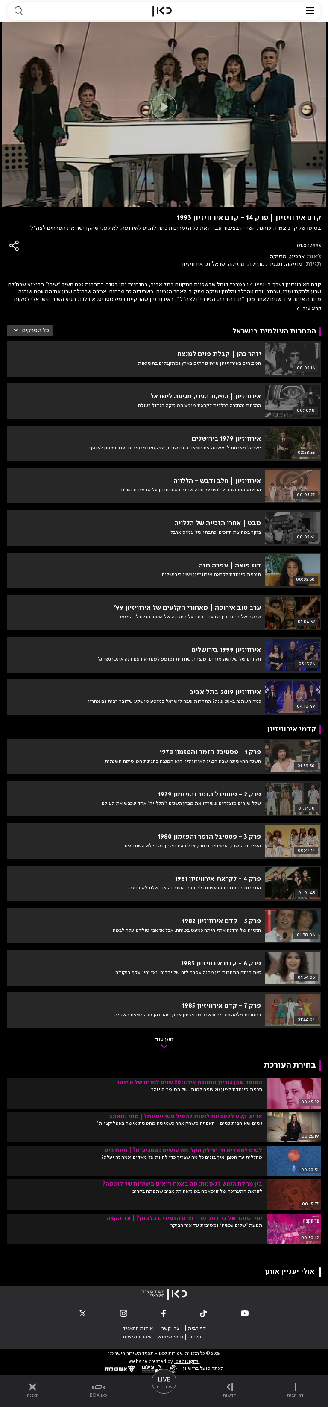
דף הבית (197, 1328)
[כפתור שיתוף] (14, 245)
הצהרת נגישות (138, 1337)
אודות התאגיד (138, 1328)
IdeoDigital (187, 1362)
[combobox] (30, 330)
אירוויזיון (192, 264)
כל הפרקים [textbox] (35, 330)
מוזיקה (278, 257)
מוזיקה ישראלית (225, 264)
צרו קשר (170, 1328)
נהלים (197, 1337)
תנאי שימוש (170, 1337)
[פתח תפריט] (310, 11)
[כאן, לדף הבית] (162, 11)
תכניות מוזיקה (265, 264)
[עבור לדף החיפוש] (18, 11)
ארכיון (297, 257)
